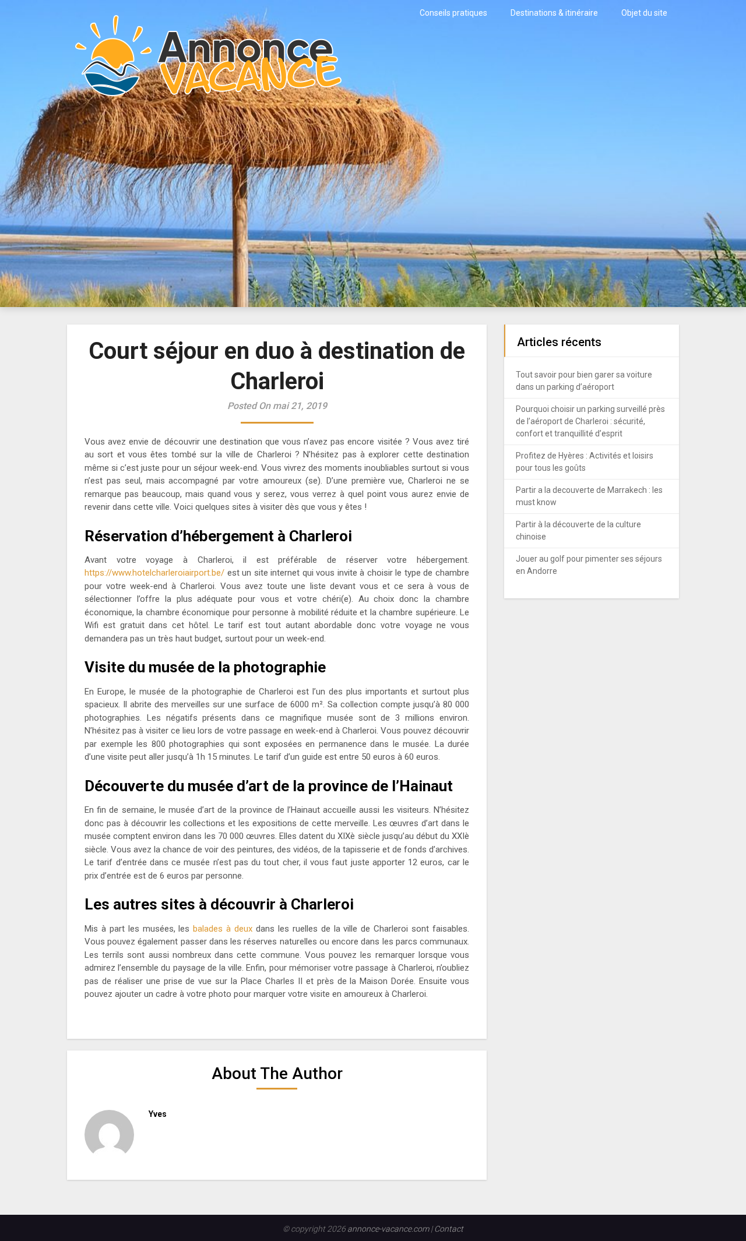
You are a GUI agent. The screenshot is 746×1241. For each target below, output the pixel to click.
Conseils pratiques (453, 12)
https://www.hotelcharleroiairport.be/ (156, 572)
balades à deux (222, 928)
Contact (448, 1228)
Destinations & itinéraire (554, 12)
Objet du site (644, 12)
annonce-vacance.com (388, 1228)
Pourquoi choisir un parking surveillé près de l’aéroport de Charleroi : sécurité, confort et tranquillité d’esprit (590, 421)
